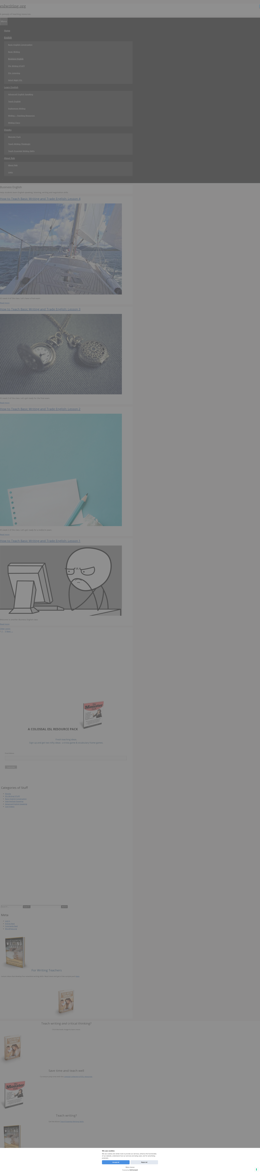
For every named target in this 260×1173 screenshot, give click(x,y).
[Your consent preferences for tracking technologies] (256, 1169)
